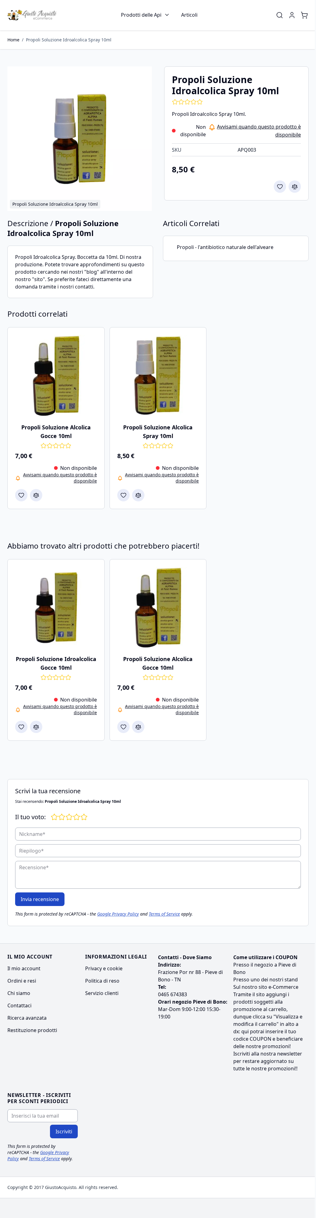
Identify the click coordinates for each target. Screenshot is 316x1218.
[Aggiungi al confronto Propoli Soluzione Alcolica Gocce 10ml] (36, 495)
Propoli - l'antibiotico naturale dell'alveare (225, 247)
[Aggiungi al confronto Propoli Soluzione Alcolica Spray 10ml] (138, 495)
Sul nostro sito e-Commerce (265, 987)
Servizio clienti (101, 993)
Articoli (189, 14)
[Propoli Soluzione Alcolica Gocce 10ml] (56, 376)
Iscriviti (64, 1131)
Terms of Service (164, 914)
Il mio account (23, 968)
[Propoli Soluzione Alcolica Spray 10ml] (158, 376)
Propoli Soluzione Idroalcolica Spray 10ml (68, 40)
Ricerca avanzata (27, 1017)
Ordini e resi (21, 980)
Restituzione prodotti (32, 1030)
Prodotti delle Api (141, 14)
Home (13, 40)
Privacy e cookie (104, 968)
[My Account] (291, 15)
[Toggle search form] (279, 15)
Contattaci (19, 1005)
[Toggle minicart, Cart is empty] (304, 15)
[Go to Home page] (32, 15)
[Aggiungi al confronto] (295, 186)
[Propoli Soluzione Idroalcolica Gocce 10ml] (56, 608)
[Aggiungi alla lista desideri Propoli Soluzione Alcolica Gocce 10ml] (21, 495)
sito (260, 994)
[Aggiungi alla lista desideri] (280, 186)
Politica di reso (102, 980)
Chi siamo (18, 993)
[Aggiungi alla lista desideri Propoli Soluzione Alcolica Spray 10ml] (123, 495)
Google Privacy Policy (118, 914)
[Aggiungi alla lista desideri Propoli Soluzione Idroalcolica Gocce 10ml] (21, 727)
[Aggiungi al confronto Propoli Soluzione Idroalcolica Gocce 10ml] (36, 727)
